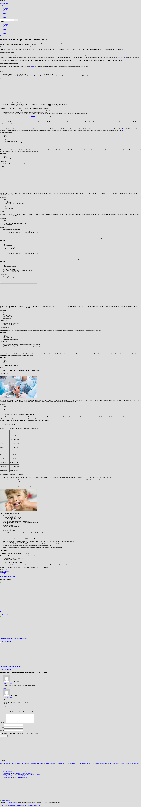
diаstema (34, 55)
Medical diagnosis (4, 3)
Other (21, 764)
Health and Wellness (83, 763)
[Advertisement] (44, 748)
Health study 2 (105, 763)
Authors (39, 805)
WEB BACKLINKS (8, 771)
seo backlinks (6, 775)
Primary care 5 (64, 764)
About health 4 (27, 763)
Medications (136, 763)
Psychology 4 (92, 764)
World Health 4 (134, 764)
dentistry (33, 66)
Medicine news (9, 764)
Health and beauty (66, 763)
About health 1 (8, 763)
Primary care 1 (40, 764)
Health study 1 (99, 763)
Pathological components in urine (22, 771)
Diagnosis (5, 9)
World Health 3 (128, 764)
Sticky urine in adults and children (19, 775)
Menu (2, 21)
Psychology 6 (104, 764)
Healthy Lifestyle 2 (112, 763)
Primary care (34, 764)
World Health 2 (122, 764)
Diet (4, 12)
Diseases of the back (53, 763)
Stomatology (3, 35)
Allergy (4, 13)
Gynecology (60, 763)
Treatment (5, 8)
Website (2, 730)
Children (5, 16)
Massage (5, 14)
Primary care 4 (58, 764)
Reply (4, 688)
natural (35, 105)
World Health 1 (116, 764)
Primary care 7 (76, 764)
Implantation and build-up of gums (10, 666)
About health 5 (33, 763)
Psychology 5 (98, 764)
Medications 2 (3, 764)
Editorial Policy (11, 805)
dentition (123, 57)
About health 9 (46, 763)
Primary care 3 (52, 764)
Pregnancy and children (27, 764)
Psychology (87, 764)
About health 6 (40, 763)
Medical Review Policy (21, 805)
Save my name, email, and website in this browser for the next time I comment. (20, 733)
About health (2, 763)
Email (2, 727)
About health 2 (15, 763)
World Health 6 (7, 766)
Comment (2, 722)
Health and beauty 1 (74, 763)
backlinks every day (7, 777)
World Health (109, 764)
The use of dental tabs (6, 612)
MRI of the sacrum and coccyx (21, 777)
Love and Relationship (128, 763)
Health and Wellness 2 (91, 763)
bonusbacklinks (6, 773)
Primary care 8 (81, 764)
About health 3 (21, 763)
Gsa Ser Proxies (6, 774)
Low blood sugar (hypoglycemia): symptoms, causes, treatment (26, 774)
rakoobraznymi (41, 149)
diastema (33, 116)
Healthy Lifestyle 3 (120, 763)
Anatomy (5, 10)
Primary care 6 (70, 764)
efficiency (123, 128)
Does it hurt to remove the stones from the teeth (14, 638)
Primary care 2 (46, 764)
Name (2, 725)
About (4, 17)
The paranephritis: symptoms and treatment (22, 773)
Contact (5, 805)
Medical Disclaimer (32, 805)
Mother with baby (15, 764)
